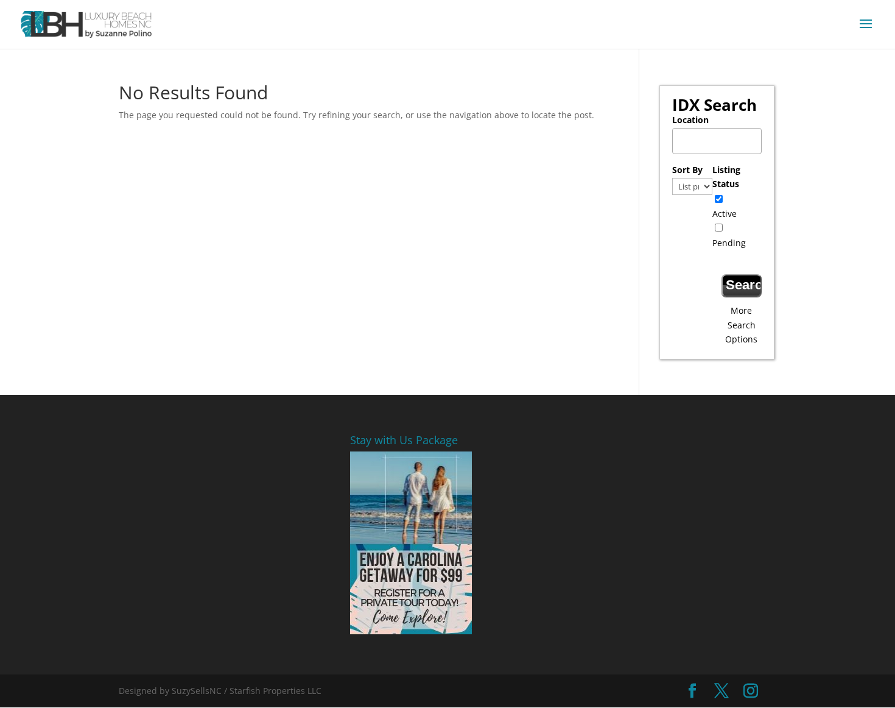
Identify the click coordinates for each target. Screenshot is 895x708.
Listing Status (726, 177)
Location (690, 120)
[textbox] (720, 137)
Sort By (687, 169)
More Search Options (741, 325)
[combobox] (717, 141)
